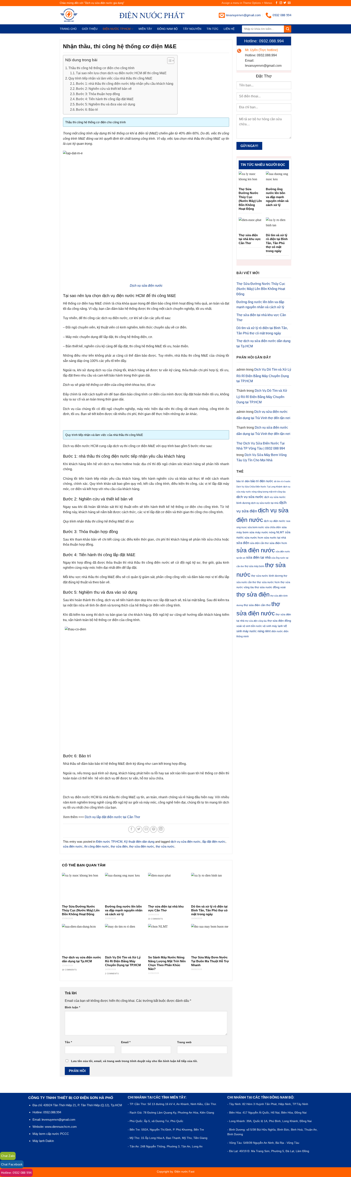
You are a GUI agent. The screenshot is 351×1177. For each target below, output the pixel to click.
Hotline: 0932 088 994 (16, 1172)
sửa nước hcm (254, 537)
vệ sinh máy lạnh (273, 626)
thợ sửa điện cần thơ (257, 605)
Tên (68, 1042)
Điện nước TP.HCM (117, 28)
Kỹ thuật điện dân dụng (139, 841)
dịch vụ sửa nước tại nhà (264, 503)
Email (125, 1042)
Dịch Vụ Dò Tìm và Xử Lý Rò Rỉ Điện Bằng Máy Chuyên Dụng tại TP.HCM (123, 961)
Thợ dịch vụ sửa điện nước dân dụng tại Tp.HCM (81, 959)
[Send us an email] (289, 2)
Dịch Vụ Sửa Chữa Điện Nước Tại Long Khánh (259, 486)
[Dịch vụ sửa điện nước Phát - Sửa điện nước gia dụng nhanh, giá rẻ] (75, 15)
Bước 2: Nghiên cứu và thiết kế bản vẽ (104, 88)
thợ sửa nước (165, 846)
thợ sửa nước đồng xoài (270, 587)
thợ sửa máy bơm (254, 566)
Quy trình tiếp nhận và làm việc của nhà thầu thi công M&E (110, 78)
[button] (168, 61)
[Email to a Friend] (146, 829)
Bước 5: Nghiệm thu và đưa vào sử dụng (105, 104)
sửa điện (242, 543)
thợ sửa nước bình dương (267, 575)
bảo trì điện (243, 481)
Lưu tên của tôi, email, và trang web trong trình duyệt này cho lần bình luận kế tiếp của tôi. (134, 1061)
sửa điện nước (73, 846)
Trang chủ (68, 28)
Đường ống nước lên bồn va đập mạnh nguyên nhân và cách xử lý (123, 910)
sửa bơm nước (256, 527)
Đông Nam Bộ (167, 28)
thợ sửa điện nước (141, 846)
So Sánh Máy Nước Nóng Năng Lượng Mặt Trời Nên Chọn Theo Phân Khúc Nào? (167, 963)
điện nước (277, 631)
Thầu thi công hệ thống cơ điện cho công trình (101, 68)
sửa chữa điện (273, 527)
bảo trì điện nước (261, 481)
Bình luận (72, 1007)
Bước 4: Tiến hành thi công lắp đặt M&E (105, 99)
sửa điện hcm (278, 543)
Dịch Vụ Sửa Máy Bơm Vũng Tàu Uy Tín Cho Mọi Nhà (261, 457)
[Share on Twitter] (138, 829)
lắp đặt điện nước (213, 841)
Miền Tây (145, 28)
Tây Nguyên (192, 28)
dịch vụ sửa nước (249, 497)
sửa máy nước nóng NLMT (266, 532)
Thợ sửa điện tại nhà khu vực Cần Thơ (166, 908)
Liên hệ (229, 28)
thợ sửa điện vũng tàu (256, 621)
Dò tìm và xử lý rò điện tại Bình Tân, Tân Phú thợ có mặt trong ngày (209, 910)
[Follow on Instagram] (281, 2)
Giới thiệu (90, 28)
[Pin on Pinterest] (153, 829)
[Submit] (287, 29)
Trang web (184, 1042)
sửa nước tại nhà (275, 537)
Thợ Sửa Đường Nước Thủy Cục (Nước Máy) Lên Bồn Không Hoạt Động (81, 910)
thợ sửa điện (119, 846)
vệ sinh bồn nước (252, 626)
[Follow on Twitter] (285, 2)
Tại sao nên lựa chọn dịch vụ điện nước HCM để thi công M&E (121, 73)
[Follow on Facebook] (276, 2)
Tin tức (212, 28)
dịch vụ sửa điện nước (186, 841)
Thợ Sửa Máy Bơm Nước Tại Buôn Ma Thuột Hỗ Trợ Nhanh (210, 961)
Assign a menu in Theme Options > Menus (247, 2)
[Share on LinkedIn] (161, 829)
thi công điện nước (96, 846)
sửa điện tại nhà (258, 557)
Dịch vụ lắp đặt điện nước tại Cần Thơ (112, 817)
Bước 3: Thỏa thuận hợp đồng (98, 94)
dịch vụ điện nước (274, 521)
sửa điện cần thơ (259, 543)
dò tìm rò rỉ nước (282, 481)
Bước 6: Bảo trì (87, 109)
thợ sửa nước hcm (268, 582)
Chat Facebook (12, 1164)
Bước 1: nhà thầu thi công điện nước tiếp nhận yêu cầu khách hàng (124, 83)
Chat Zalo (8, 1156)
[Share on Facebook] (131, 829)
